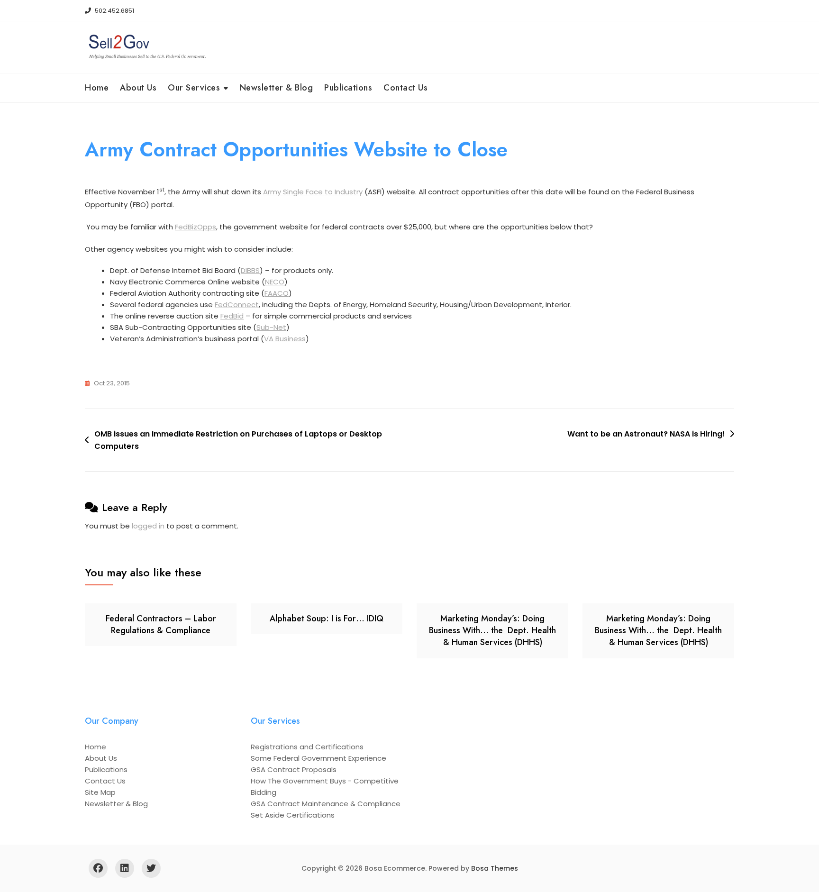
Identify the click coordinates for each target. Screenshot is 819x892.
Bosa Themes (494, 868)
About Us (138, 88)
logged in (148, 526)
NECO (274, 282)
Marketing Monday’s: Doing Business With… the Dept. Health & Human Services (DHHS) (492, 630)
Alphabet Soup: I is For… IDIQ (326, 618)
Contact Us (405, 88)
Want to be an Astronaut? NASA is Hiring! (646, 433)
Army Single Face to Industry (313, 192)
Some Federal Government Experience (318, 758)
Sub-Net (271, 327)
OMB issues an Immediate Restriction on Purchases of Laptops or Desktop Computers (238, 440)
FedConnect (237, 304)
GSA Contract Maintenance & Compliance (325, 804)
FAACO (276, 293)
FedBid (232, 316)
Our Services (194, 88)
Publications (348, 88)
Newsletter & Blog (276, 88)
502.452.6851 (113, 10)
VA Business (285, 339)
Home (97, 88)
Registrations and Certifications (307, 747)
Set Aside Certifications (293, 815)
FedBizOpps (195, 227)
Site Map (100, 792)
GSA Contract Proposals (294, 769)
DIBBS (250, 270)
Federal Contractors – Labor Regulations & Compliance (161, 624)
